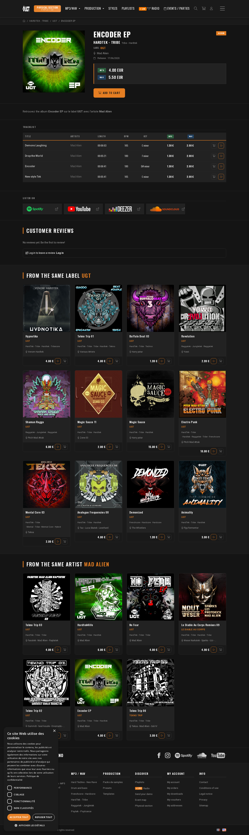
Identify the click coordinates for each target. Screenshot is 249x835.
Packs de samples (113, 782)
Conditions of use (208, 787)
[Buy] (214, 146)
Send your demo (144, 793)
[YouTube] (218, 755)
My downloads (175, 793)
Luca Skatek (91, 528)
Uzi (211, 640)
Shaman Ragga (35, 422)
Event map (140, 799)
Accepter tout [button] (19, 817)
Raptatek (53, 640)
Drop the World (34, 155)
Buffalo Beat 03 (139, 336)
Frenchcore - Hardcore (140, 522)
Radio (150, 8)
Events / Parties (178, 8)
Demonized (136, 512)
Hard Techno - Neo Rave (84, 782)
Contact (203, 782)
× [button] (54, 731)
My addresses (174, 805)
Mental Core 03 (35, 512)
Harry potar (137, 352)
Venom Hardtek (36, 352)
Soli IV (154, 726)
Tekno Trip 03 (34, 625)
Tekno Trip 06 (137, 711)
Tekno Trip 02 (34, 711)
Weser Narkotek (192, 640)
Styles (112, 8)
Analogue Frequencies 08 (93, 512)
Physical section (144, 805)
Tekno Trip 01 (85, 336)
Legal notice (205, 793)
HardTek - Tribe (107, 42)
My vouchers (174, 799)
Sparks (204, 640)
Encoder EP (84, 711)
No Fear (134, 625)
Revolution (187, 336)
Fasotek (32, 640)
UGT (28, 341)
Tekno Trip (136, 715)
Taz (81, 528)
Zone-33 (84, 437)
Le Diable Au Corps (193, 629)
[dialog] (31, 779)
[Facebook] (159, 755)
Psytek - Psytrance (81, 811)
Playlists (128, 8)
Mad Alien (103, 53)
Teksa (31, 532)
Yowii (186, 352)
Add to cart (111, 93)
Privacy (203, 799)
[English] (224, 829)
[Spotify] (184, 755)
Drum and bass (79, 787)
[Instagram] (167, 755)
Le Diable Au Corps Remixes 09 (200, 625)
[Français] (218, 829)
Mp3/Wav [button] (71, 8)
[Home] (24, 21)
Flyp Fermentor (191, 528)
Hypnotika (32, 336)
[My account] (211, 8)
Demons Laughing (36, 145)
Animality (187, 512)
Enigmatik (57, 726)
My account (173, 782)
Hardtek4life (85, 625)
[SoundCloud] (202, 755)
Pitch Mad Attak (36, 437)
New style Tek (33, 176)
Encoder (30, 166)
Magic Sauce (137, 422)
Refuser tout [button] (43, 817)
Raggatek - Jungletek (191, 346)
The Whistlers (139, 528)
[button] (31, 825)
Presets (107, 787)
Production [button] (93, 8)
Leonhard (103, 528)
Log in (60, 252)
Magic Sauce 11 (86, 422)
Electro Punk (189, 422)
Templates (108, 793)
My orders (172, 787)
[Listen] (221, 146)
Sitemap (203, 805)
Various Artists (87, 352)
